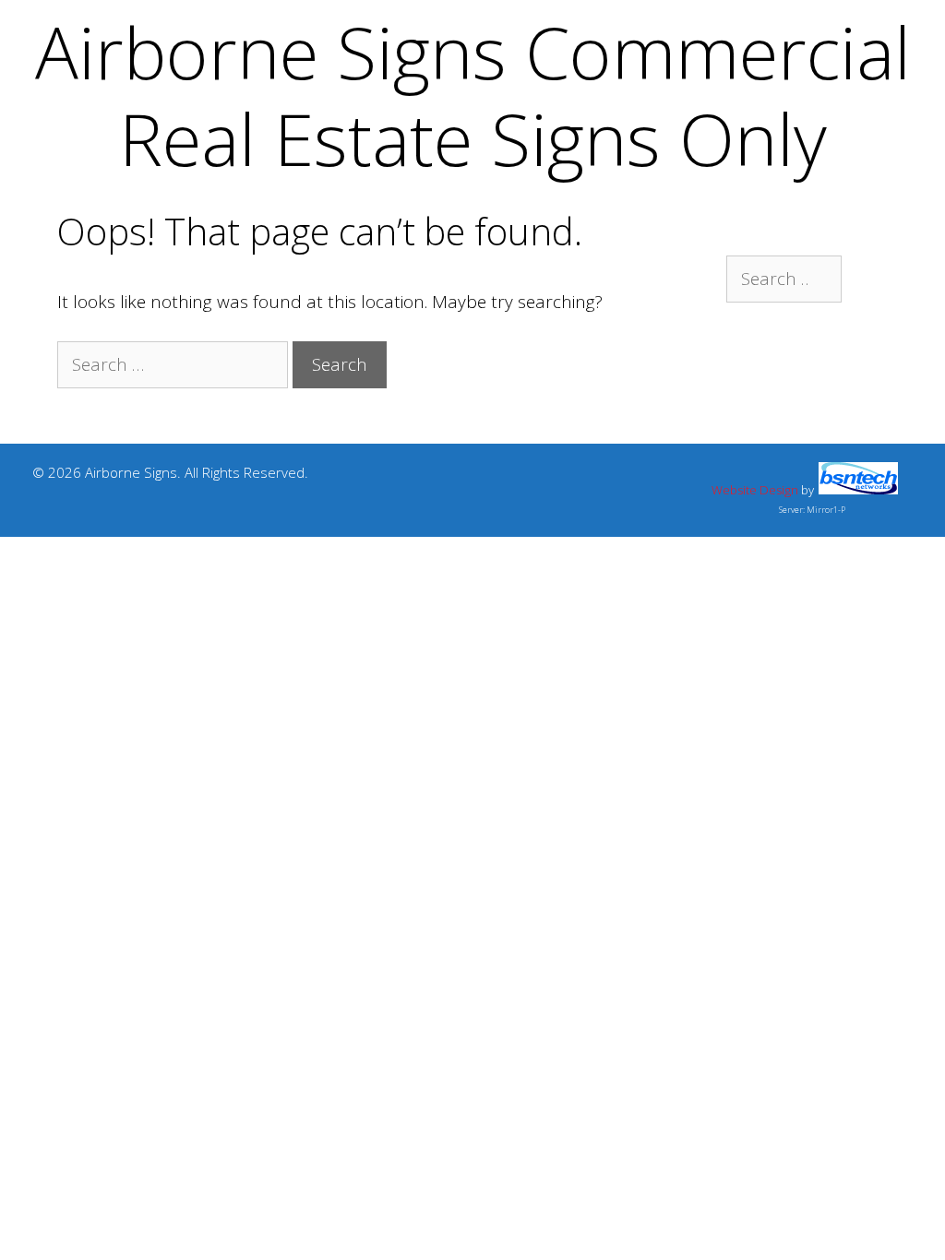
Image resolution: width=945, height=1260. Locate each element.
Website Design (755, 489)
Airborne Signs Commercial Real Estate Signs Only (473, 95)
